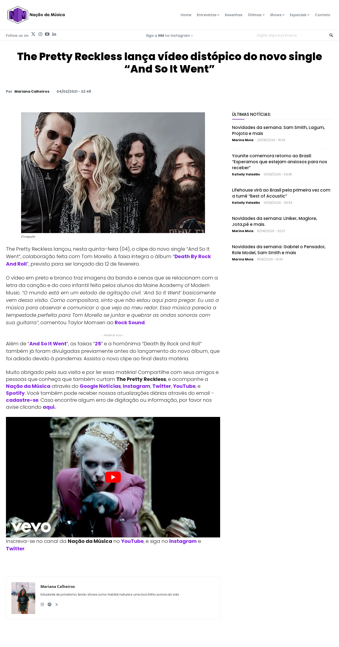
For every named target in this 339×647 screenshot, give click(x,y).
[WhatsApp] (259, 91)
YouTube (184, 386)
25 (98, 343)
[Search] (331, 35)
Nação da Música (28, 386)
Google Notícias (100, 386)
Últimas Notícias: (251, 114)
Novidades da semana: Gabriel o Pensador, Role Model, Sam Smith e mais (279, 250)
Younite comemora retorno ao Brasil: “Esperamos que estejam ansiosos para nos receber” (279, 162)
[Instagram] (40, 34)
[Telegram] (293, 91)
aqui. (49, 407)
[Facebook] (282, 91)
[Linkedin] (54, 34)
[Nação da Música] (36, 15)
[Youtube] (47, 34)
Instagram (136, 386)
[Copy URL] (316, 91)
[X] (270, 91)
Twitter (161, 386)
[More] (328, 91)
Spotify (15, 393)
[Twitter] (33, 34)
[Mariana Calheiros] (23, 598)
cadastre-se (22, 400)
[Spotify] (49, 603)
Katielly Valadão (246, 174)
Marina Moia (242, 140)
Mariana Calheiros (31, 91)
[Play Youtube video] (113, 477)
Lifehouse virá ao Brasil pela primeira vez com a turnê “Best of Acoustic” (281, 193)
